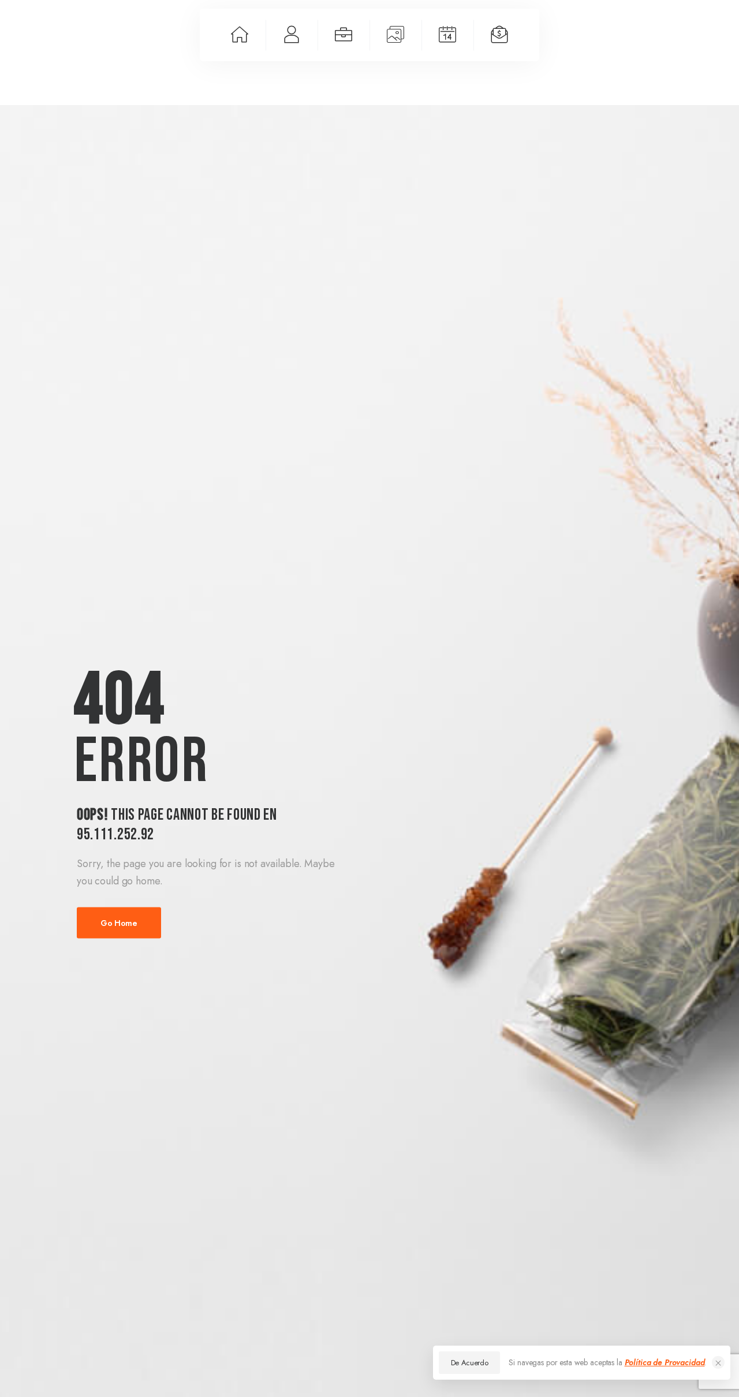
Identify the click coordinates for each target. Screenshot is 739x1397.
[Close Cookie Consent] (718, 1362)
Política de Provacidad (665, 1362)
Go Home (118, 922)
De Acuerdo (469, 1362)
